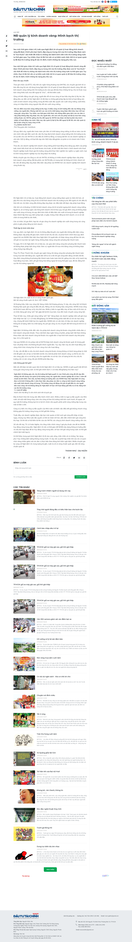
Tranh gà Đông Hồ (44, 828)
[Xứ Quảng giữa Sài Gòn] (24, 759)
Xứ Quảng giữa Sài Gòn (46, 753)
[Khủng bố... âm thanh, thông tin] (24, 796)
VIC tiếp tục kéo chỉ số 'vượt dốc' (103, 291)
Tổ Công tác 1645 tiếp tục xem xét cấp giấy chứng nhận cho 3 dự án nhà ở (112, 369)
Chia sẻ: (58, 457)
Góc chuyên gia (30, 16)
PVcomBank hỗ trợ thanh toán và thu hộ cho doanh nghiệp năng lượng (104, 236)
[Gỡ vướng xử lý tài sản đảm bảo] (24, 645)
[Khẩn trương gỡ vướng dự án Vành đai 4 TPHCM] (105, 315)
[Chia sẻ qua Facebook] (6, 41)
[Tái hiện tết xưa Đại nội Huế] (24, 777)
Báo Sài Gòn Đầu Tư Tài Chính (29, 9)
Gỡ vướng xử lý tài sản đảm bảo (50, 639)
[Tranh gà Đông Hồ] (24, 834)
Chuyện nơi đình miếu (46, 695)
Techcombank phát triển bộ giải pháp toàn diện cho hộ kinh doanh (104, 220)
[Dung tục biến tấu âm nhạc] (24, 852)
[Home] (14, 16)
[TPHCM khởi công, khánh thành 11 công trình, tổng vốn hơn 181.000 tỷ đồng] (112, 153)
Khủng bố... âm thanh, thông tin (50, 790)
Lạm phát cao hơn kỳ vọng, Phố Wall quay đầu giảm (105, 298)
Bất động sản (75, 16)
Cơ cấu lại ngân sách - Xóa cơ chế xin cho (53, 677)
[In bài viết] (6, 56)
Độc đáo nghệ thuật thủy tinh (49, 809)
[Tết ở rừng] (24, 720)
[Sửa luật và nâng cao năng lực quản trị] (112, 339)
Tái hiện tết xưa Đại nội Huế (48, 772)
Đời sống (97, 16)
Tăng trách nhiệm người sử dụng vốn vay (53, 491)
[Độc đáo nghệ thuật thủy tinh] (24, 815)
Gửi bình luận (80, 477)
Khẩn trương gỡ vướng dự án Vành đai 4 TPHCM (104, 326)
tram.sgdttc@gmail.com (112, 916)
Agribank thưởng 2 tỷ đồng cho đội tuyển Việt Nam (107, 65)
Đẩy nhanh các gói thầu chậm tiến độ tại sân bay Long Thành (98, 348)
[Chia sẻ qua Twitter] (6, 46)
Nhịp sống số (63, 16)
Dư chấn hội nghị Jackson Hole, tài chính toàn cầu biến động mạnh (105, 258)
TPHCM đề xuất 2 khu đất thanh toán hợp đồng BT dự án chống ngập (107, 99)
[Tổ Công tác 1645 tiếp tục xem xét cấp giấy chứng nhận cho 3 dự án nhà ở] (112, 358)
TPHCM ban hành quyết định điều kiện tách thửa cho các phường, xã (98, 369)
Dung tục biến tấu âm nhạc (48, 847)
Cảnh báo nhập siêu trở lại (47, 528)
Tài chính (41, 16)
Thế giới (105, 16)
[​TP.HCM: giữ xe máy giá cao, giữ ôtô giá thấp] (24, 553)
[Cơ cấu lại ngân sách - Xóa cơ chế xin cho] (24, 682)
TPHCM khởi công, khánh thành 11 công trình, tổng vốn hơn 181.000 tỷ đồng (111, 164)
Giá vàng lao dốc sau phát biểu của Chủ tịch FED (104, 203)
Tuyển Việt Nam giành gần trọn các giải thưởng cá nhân (107, 110)
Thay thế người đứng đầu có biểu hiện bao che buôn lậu (60, 510)
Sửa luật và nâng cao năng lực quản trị (112, 347)
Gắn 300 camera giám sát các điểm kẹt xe (54, 619)
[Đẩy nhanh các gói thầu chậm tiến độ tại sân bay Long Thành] (98, 339)
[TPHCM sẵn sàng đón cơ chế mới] (98, 176)
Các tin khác (21, 487)
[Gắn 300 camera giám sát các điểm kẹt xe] (24, 625)
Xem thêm (50, 869)
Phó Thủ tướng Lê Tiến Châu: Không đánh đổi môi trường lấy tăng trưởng (112, 187)
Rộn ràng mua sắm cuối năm (49, 658)
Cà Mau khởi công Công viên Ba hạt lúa (97, 161)
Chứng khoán (51, 16)
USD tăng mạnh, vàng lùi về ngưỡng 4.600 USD (105, 227)
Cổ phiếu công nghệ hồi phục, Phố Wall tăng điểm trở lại (107, 87)
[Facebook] (102, 2)
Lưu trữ (16, 32)
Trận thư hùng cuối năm (47, 734)
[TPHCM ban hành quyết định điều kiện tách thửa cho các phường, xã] (98, 358)
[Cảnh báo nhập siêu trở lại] (24, 534)
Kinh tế (20, 16)
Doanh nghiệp (87, 16)
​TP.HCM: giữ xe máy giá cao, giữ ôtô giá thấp (55, 547)
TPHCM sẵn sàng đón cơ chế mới (98, 184)
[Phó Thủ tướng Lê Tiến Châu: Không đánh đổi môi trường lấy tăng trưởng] (112, 176)
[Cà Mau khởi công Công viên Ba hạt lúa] (98, 153)
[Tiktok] (108, 2)
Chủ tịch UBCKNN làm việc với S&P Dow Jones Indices (104, 277)
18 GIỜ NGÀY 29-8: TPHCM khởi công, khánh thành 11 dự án (105, 141)
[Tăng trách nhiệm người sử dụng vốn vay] (24, 497)
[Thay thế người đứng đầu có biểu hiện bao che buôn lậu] (24, 515)
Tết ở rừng (41, 714)
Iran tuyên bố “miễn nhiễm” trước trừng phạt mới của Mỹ (107, 75)
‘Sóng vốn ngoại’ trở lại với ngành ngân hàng (104, 245)
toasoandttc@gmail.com (87, 930)
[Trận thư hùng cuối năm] (24, 740)
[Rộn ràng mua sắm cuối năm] (24, 664)
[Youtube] (105, 2)
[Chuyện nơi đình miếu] (24, 701)
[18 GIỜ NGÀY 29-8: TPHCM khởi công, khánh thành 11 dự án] (105, 130)
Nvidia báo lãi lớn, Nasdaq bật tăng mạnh (105, 285)
